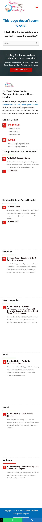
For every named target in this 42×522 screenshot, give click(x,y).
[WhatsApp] (12, 520)
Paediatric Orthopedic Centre (18, 158)
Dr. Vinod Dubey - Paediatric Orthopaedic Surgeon (18, 362)
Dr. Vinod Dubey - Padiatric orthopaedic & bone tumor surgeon (23, 467)
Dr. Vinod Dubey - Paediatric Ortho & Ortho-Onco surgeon (21, 259)
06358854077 (13, 170)
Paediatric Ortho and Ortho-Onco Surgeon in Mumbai (20, 104)
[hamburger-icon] (37, 7)
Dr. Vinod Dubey (13, 206)
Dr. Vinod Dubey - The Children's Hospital (20, 415)
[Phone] (32, 520)
